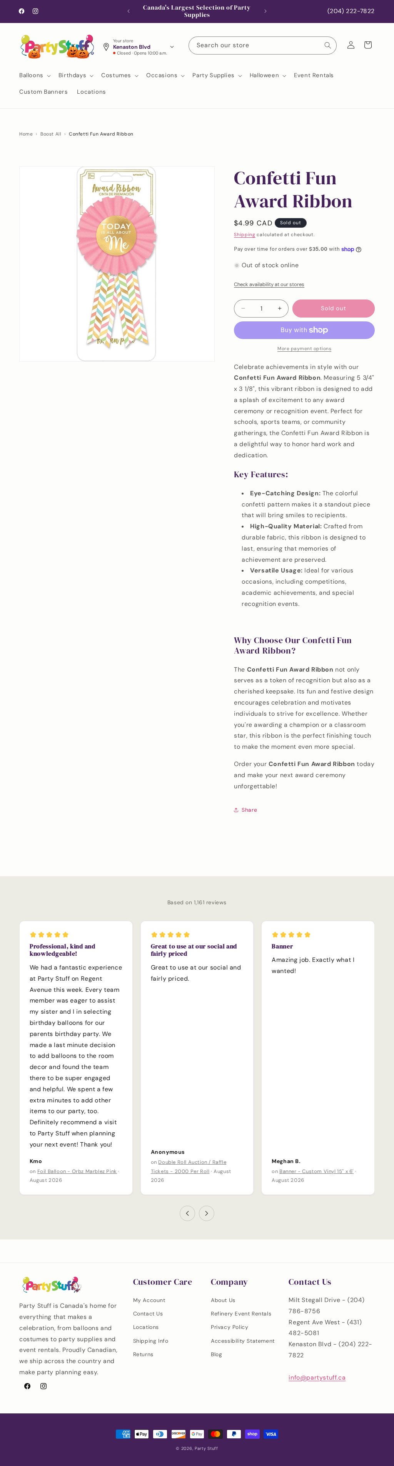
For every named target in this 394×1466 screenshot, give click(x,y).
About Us (223, 1300)
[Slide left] (187, 1213)
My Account (149, 1300)
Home (26, 134)
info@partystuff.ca (317, 1377)
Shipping (244, 235)
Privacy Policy (229, 1327)
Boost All (50, 134)
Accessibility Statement (243, 1340)
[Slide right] (206, 1213)
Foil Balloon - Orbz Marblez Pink (77, 1171)
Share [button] (249, 809)
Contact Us (148, 1313)
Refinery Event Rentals (241, 1313)
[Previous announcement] (128, 11)
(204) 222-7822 (351, 11)
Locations (146, 1327)
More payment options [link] (304, 349)
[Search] (327, 45)
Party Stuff (206, 1448)
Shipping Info (151, 1340)
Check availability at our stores (269, 284)
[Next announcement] (265, 11)
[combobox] (263, 45)
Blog (216, 1354)
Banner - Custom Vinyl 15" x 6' (316, 1171)
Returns (143, 1354)
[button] (34, 75)
